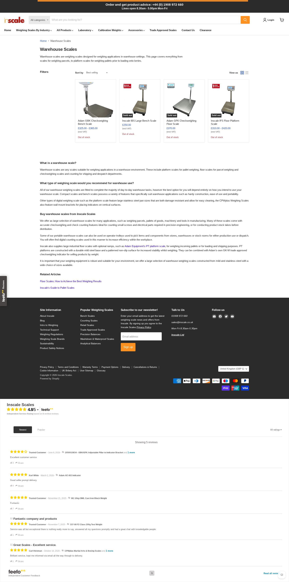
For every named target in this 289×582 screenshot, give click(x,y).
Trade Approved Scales (163, 30)
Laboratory (85, 30)
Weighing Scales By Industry (33, 30)
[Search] (245, 20)
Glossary (101, 370)
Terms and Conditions (68, 367)
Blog (42, 320)
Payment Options (110, 367)
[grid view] (242, 72)
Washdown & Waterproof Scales (97, 339)
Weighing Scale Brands (52, 339)
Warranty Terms (90, 367)
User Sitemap (86, 370)
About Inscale (47, 316)
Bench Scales (87, 316)
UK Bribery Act (69, 370)
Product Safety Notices (52, 348)
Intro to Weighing (49, 325)
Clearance (205, 30)
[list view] (247, 72)
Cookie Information (49, 370)
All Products (64, 30)
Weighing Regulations (51, 334)
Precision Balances (90, 334)
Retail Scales (87, 325)
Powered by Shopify (49, 378)
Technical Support (49, 329)
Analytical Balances (90, 343)
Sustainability (47, 343)
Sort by (79, 72)
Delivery (126, 367)
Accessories (135, 30)
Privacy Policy (144, 327)
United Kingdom (232, 369)
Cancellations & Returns (145, 367)
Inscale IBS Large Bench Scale (139, 120)
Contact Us (188, 30)
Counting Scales (89, 320)
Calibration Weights (110, 30)
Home (7, 30)
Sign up (128, 347)
